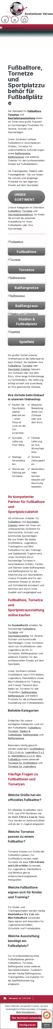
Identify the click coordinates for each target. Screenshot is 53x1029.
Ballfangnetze (22, 153)
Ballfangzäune (16, 156)
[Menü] (5, 19)
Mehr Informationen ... (26, 1012)
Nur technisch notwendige (27, 1017)
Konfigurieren (27, 1024)
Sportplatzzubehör (18, 635)
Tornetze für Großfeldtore (22, 762)
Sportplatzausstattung (20, 214)
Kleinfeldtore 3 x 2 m (23, 755)
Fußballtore (14, 211)
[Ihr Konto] (14, 19)
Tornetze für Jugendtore (22, 766)
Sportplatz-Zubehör (19, 369)
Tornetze (27, 211)
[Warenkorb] (24, 19)
